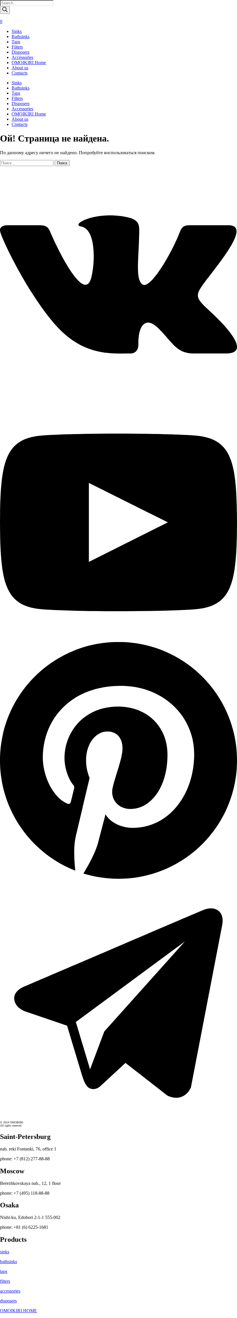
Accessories (22, 57)
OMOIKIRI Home (29, 62)
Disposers (20, 52)
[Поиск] (5, 10)
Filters (17, 46)
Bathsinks (20, 36)
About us (20, 67)
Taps (16, 41)
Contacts (19, 72)
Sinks (17, 31)
